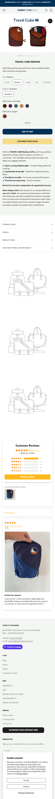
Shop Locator (8, 715)
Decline (26, 786)
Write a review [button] (28, 477)
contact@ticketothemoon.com (20, 641)
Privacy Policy (22, 774)
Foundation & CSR (10, 673)
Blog (4, 660)
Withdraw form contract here (23, 730)
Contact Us (7, 723)
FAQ (4, 690)
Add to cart (27, 132)
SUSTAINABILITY (9, 698)
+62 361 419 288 (15, 638)
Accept (26, 780)
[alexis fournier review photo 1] (27, 561)
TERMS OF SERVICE (11, 702)
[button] (16, 458)
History (6, 669)
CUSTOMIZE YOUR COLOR (27, 141)
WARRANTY (8, 686)
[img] (10, 523)
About (5, 665)
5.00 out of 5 (34, 450)
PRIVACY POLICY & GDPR (13, 694)
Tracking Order (8, 719)
